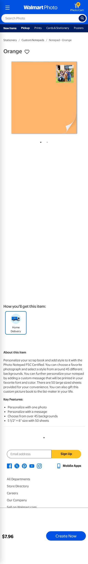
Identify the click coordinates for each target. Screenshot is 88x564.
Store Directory (18, 486)
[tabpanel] (44, 97)
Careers (12, 493)
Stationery (10, 40)
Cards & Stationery (57, 28)
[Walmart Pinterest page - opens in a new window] (24, 466)
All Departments (18, 479)
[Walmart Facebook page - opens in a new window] (9, 466)
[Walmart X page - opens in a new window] (16, 466)
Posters (79, 28)
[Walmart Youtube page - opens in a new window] (31, 466)
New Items (9, 28)
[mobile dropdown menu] (7, 7)
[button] (27, 52)
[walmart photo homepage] (41, 7)
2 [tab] (46, 141)
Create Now (66, 536)
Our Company (17, 500)
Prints (38, 28)
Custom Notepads (33, 40)
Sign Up (66, 454)
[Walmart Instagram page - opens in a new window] (39, 466)
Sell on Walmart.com (22, 507)
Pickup (25, 28)
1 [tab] (40, 141)
